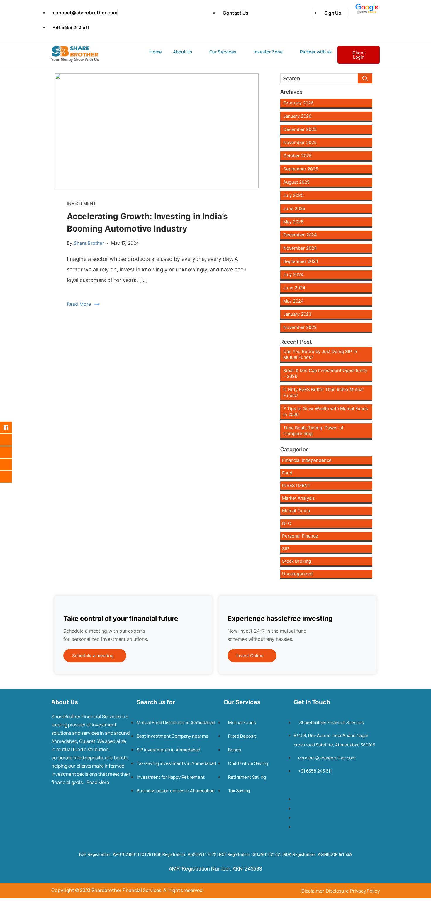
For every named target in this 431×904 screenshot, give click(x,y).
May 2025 (293, 221)
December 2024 (300, 235)
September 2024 (300, 261)
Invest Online (250, 655)
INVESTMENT (81, 203)
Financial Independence (307, 460)
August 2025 (296, 182)
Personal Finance (300, 536)
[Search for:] (326, 78)
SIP (285, 548)
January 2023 (297, 314)
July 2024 (293, 274)
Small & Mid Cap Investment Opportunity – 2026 (325, 373)
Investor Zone (268, 52)
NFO (286, 523)
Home (156, 52)
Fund (287, 473)
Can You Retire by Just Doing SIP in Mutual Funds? (320, 354)
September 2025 (300, 169)
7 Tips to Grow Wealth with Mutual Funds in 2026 (325, 411)
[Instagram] (10, 440)
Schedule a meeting (92, 655)
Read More (79, 304)
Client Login (358, 55)
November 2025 (300, 142)
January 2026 (297, 116)
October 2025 (297, 155)
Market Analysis (298, 498)
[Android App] (10, 477)
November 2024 (300, 248)
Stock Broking (296, 561)
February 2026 (298, 103)
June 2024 (294, 287)
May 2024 (293, 301)
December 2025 (300, 129)
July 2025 (293, 195)
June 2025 (294, 208)
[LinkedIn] (10, 452)
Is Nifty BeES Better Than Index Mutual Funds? (323, 392)
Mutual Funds (296, 510)
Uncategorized (297, 574)
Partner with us (316, 52)
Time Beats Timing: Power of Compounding (313, 430)
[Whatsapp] (10, 464)
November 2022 (300, 327)
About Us (182, 52)
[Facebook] (10, 427)
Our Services (222, 52)
